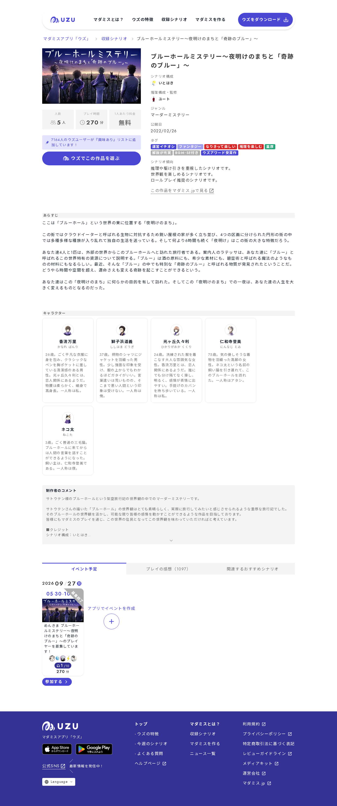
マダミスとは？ (109, 19)
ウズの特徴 (143, 19)
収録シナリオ (175, 19)
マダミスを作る (210, 19)
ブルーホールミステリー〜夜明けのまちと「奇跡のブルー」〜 (197, 39)
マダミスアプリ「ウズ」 (67, 39)
